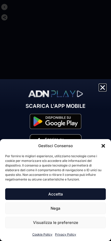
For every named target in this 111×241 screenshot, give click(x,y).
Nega (55, 208)
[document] (55, 120)
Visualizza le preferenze (55, 222)
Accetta (55, 194)
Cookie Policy (42, 234)
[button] (103, 145)
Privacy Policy (65, 234)
